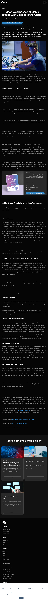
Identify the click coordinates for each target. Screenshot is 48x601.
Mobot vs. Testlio (6, 578)
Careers (4, 553)
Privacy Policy (9, 592)
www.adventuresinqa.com (23, 410)
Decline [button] (26, 598)
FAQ (3, 544)
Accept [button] (21, 598)
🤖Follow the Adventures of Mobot (5, 559)
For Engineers (5, 531)
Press (3, 555)
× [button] (45, 586)
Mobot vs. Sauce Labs (7, 576)
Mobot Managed (6, 529)
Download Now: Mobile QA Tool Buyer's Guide (12, 22)
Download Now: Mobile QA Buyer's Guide (35, 193)
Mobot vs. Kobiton (6, 569)
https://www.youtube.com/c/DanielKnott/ (18, 427)
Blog (3, 542)
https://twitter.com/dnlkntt (19, 423)
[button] (45, 2)
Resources (5, 540)
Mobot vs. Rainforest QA (8, 574)
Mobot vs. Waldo (6, 571)
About (3, 551)
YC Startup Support (7, 563)
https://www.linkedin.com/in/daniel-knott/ (23, 419)
